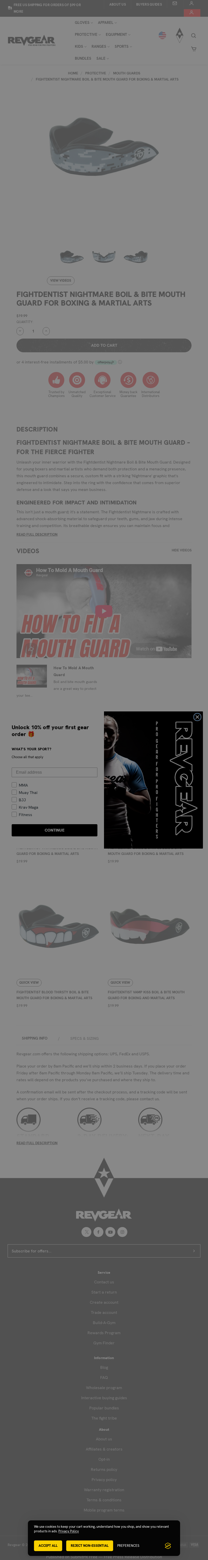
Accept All (48, 1545)
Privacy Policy (68, 1531)
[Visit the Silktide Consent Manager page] (168, 1546)
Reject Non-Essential (90, 1545)
